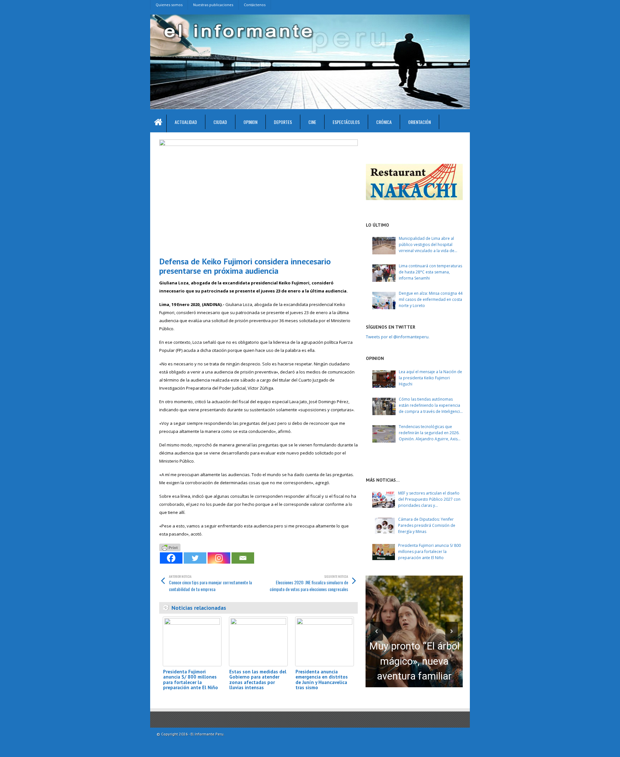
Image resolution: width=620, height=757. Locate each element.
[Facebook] (171, 558)
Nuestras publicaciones (213, 4)
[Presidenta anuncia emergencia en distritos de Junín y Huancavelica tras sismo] (324, 641)
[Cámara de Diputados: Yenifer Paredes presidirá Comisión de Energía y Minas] (383, 526)
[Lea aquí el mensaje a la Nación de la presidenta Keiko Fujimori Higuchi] (384, 379)
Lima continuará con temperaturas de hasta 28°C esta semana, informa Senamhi (430, 272)
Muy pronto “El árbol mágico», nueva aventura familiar (414, 661)
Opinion (250, 121)
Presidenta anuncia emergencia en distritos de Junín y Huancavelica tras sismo (321, 680)
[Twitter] (195, 558)
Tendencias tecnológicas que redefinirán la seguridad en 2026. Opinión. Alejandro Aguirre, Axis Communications (429, 433)
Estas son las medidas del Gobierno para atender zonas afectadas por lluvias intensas (257, 680)
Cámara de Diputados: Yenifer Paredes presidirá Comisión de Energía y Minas (426, 525)
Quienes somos (169, 4)
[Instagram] (219, 558)
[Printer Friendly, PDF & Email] (170, 547)
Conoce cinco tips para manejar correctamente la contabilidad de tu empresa (210, 583)
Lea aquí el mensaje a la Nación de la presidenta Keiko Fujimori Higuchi (430, 378)
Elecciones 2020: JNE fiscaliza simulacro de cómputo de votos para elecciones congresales (309, 583)
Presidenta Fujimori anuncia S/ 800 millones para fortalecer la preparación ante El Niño (190, 680)
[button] (376, 631)
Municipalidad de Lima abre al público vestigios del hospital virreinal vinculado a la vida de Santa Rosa (426, 245)
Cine (312, 121)
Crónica (384, 121)
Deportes (283, 121)
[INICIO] (158, 123)
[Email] (243, 558)
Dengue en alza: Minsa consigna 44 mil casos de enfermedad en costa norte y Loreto (430, 299)
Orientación (419, 121)
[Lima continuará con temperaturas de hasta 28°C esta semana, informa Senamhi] (384, 273)
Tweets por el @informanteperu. (397, 337)
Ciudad (220, 121)
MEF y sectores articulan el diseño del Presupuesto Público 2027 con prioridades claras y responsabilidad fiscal (429, 499)
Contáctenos (254, 4)
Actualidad (186, 121)
